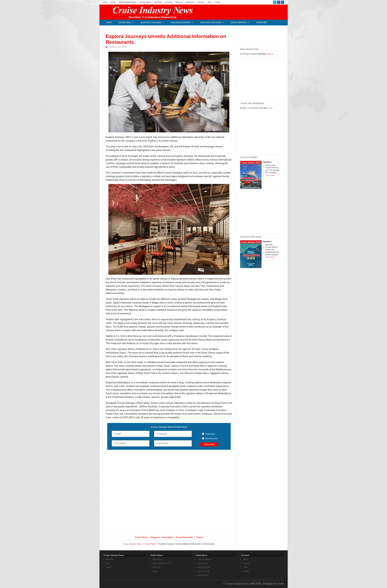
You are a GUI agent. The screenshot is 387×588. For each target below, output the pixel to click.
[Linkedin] (282, 2)
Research (168, 2)
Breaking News (211, 438)
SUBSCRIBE (261, 22)
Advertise (200, 2)
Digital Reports (239, 22)
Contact (217, 2)
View (270, 108)
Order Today (270, 175)
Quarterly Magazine (150, 22)
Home (105, 2)
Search (113, 2)
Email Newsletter (184, 537)
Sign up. (270, 54)
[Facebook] (278, 2)
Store (209, 2)
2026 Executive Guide (210, 22)
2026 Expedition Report (127, 2)
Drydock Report (145, 2)
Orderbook (158, 2)
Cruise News (124, 22)
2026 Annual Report (181, 22)
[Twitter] (274, 2)
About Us (179, 2)
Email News (190, 2)
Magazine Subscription (162, 537)
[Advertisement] (169, 492)
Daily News (210, 434)
